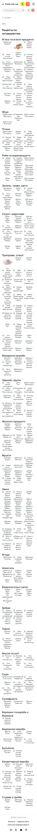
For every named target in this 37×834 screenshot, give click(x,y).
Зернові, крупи (11, 380)
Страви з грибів (12, 797)
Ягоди (6, 554)
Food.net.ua (11, 4)
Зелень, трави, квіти (15, 185)
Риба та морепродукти (16, 155)
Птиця (6, 129)
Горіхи (6, 628)
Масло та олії (10, 653)
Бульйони (8, 748)
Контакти (11, 822)
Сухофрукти (9, 698)
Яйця (5, 112)
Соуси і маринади (13, 214)
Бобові (6, 608)
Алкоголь (8, 568)
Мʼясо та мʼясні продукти (18, 39)
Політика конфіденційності (18, 825)
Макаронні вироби (13, 355)
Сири (5, 674)
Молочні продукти (13, 421)
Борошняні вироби (13, 729)
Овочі (5, 489)
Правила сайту (23, 822)
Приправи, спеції (13, 255)
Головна (8, 17)
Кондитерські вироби (15, 761)
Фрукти (6, 455)
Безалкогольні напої (15, 587)
